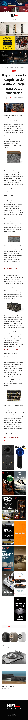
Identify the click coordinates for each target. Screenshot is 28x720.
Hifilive (11, 97)
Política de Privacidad (12, 712)
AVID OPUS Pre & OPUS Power (10, 686)
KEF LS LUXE (5, 646)
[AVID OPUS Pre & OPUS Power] (14, 677)
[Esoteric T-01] (14, 657)
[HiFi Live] (14, 15)
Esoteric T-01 (5, 666)
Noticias (14, 71)
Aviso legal (4, 712)
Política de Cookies (21, 712)
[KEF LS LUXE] (14, 637)
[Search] (26, 15)
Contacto (14, 714)
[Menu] (2, 15)
